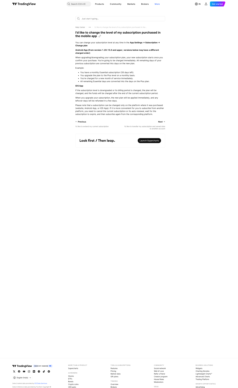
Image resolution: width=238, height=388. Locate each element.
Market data (115, 374)
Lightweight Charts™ (204, 374)
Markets (131, 4)
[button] (106, 3)
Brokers (145, 4)
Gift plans (114, 376)
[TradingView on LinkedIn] (34, 371)
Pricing (113, 371)
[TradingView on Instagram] (29, 371)
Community (115, 4)
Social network (160, 368)
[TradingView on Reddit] (49, 371)
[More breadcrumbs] (90, 27)
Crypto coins (73, 384)
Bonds (70, 381)
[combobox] (120, 18)
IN (200, 4)
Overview (114, 384)
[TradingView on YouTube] (24, 371)
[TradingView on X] (14, 371)
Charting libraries (202, 371)
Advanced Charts (203, 376)
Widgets (199, 368)
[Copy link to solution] (100, 36)
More (157, 4)
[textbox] (121, 19)
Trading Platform (202, 379)
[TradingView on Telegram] (39, 371)
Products (99, 4)
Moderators (158, 382)
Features (114, 368)
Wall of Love (159, 371)
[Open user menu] (206, 3)
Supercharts (73, 368)
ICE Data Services (40, 383)
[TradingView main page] (24, 4)
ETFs (70, 379)
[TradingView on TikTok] (44, 371)
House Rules (159, 379)
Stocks (71, 376)
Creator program (160, 376)
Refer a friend (159, 374)
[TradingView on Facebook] (19, 371)
